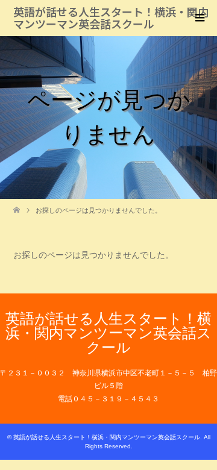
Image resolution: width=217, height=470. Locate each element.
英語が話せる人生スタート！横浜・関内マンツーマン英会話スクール (111, 17)
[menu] (199, 18)
